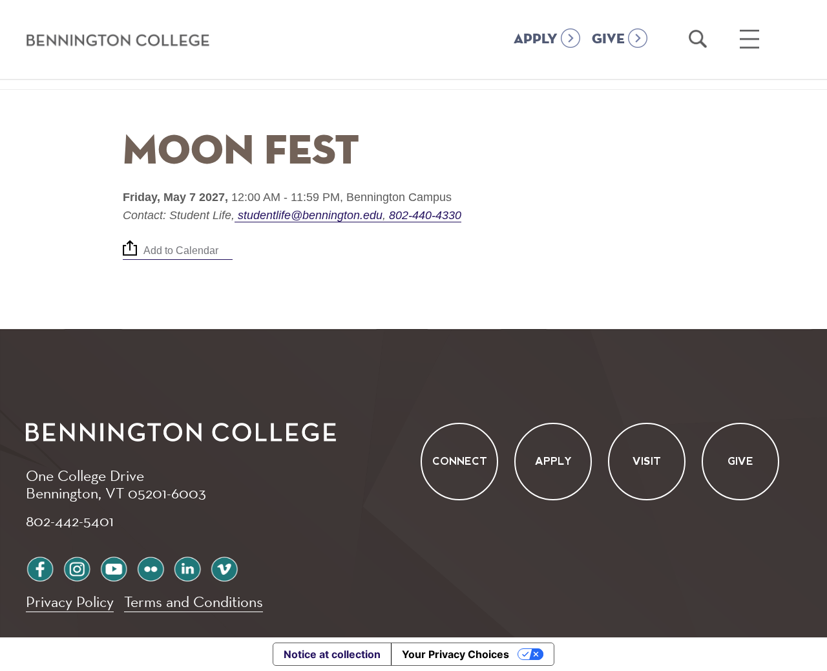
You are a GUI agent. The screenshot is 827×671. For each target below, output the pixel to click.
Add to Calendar (180, 251)
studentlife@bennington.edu (310, 215)
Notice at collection (332, 654)
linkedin (187, 567)
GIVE (608, 39)
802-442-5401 (70, 520)
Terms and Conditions (193, 601)
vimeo (224, 567)
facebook (40, 567)
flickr (150, 567)
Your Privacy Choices (455, 654)
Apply (553, 461)
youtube (113, 567)
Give (740, 461)
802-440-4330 (423, 215)
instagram (77, 567)
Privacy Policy (70, 601)
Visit (647, 461)
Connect (459, 461)
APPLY (536, 39)
